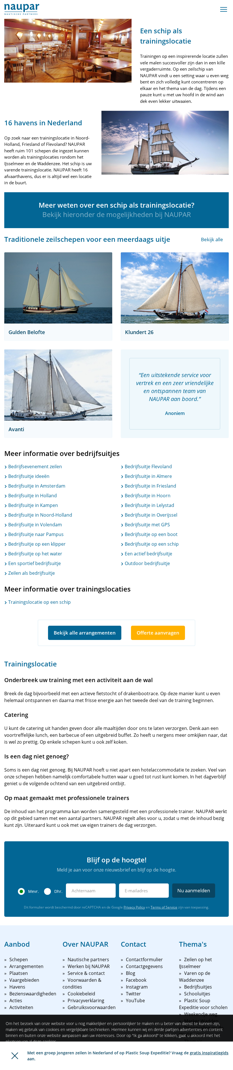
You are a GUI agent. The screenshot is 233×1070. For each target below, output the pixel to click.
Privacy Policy (134, 907)
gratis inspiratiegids (209, 1052)
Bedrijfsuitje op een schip (151, 544)
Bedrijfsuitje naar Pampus (35, 534)
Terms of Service (164, 907)
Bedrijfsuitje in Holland (32, 495)
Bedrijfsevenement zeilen (34, 466)
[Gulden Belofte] (58, 288)
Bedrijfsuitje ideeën (28, 476)
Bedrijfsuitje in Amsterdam (36, 486)
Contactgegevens (144, 966)
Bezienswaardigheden (32, 994)
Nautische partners (88, 959)
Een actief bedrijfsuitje (148, 554)
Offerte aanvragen (158, 632)
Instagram (137, 987)
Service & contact (86, 973)
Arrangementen (26, 966)
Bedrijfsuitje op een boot (151, 534)
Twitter (133, 994)
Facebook (136, 980)
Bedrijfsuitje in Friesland (150, 486)
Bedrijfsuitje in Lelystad (149, 505)
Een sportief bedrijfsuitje (34, 563)
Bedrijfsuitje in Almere (148, 476)
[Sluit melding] (14, 1055)
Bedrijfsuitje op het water (34, 554)
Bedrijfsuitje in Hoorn (147, 495)
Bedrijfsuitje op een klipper (36, 544)
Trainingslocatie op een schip (39, 602)
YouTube (135, 1000)
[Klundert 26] (175, 288)
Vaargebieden (24, 980)
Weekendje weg (200, 1014)
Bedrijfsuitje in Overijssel (150, 515)
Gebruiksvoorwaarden (92, 1007)
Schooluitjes (197, 994)
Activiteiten (21, 1007)
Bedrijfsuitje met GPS (147, 524)
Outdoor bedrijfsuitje (147, 563)
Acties (15, 1000)
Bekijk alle (212, 239)
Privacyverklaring (86, 1000)
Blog (130, 973)
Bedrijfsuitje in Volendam (34, 524)
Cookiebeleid (81, 994)
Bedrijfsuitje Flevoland (148, 466)
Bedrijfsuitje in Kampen (32, 505)
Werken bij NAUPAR (89, 966)
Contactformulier (144, 959)
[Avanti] (58, 385)
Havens (17, 987)
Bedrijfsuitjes (198, 987)
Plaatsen (18, 973)
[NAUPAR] (21, 9)
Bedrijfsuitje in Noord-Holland (39, 515)
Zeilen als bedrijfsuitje (31, 573)
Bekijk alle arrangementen (85, 632)
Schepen (18, 959)
